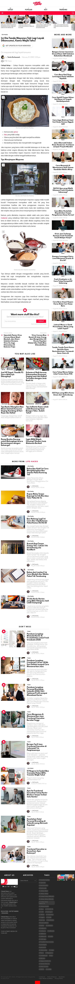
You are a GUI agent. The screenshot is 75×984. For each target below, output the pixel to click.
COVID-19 (50, 909)
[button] (9, 883)
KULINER (4, 436)
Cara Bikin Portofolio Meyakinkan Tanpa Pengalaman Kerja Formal (63, 213)
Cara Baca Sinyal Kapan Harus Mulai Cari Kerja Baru (63, 304)
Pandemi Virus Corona (46, 942)
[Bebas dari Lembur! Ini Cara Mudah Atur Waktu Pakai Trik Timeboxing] (13, 575)
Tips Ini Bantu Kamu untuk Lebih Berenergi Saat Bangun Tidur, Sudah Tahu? (37, 410)
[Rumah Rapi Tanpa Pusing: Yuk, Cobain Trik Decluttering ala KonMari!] (13, 547)
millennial (43, 933)
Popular (28, 10)
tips (51, 955)
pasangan (43, 944)
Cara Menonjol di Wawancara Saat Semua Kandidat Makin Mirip (62, 167)
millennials (43, 936)
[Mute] (14, 887)
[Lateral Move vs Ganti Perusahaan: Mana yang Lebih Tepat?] (63, 316)
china (41, 909)
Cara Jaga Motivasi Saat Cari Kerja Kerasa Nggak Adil (61, 26)
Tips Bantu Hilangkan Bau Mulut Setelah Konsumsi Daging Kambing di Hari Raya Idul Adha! (12, 410)
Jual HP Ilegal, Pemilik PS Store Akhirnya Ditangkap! (12, 375)
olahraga (43, 939)
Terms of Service (52, 977)
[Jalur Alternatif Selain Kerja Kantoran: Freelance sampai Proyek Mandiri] (63, 134)
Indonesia (50, 914)
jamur (16, 132)
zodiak (49, 969)
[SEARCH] (73, 13)
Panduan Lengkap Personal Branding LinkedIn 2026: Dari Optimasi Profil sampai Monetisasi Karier (37, 691)
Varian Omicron (44, 963)
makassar (43, 928)
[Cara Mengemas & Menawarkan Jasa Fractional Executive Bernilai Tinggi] (13, 719)
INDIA (42, 914)
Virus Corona (44, 966)
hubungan (49, 911)
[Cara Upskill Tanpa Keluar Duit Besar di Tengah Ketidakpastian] (44, 19)
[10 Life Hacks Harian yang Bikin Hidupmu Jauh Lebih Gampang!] (13, 602)
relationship (43, 950)
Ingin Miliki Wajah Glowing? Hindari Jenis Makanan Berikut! (36, 441)
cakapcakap (44, 891)
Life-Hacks (5, 404)
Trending (63, 10)
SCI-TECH (30, 768)
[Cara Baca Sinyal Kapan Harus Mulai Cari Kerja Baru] (63, 293)
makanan (4, 218)
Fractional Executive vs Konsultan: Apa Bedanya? (36, 851)
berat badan (44, 885)
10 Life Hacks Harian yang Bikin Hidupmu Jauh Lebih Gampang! (38, 601)
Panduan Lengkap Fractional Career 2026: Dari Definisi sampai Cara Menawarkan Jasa (38, 664)
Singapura (50, 952)
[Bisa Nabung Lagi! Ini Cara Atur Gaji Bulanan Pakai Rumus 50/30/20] (13, 522)
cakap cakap (44, 893)
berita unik (43, 888)
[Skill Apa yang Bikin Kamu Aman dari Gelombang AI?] (63, 384)
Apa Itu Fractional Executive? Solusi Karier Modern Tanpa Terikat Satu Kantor (37, 794)
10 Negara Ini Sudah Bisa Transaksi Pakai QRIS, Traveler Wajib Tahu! (38, 773)
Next (74, 23)
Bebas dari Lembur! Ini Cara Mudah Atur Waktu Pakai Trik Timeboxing (37, 574)
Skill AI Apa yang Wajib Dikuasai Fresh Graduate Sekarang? (63, 190)
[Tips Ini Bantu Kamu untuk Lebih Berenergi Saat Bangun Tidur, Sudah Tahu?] (37, 398)
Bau (5, 135)
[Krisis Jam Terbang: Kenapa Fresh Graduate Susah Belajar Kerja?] (63, 225)
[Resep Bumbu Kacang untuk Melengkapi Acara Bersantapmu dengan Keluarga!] (12, 430)
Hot (45, 10)
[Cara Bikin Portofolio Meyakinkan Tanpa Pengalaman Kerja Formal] (63, 202)
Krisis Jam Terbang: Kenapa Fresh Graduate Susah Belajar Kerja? (63, 236)
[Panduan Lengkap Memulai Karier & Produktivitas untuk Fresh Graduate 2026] (13, 639)
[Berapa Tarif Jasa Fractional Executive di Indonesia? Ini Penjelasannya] (13, 749)
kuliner (42, 925)
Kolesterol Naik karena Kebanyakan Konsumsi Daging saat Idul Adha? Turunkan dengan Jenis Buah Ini (36, 376)
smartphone (43, 955)
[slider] (8, 886)
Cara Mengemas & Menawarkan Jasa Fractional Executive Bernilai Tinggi (35, 717)
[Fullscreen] (16, 887)
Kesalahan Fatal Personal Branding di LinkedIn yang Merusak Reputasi (37, 822)
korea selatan (44, 922)
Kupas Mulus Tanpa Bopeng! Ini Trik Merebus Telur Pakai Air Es (38, 496)
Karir (29, 631)
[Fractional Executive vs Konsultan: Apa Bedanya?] (13, 854)
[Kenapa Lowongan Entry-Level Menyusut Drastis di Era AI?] (63, 248)
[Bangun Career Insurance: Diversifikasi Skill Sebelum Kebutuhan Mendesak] (9, 19)
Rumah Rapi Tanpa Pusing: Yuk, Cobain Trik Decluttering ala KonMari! (37, 547)
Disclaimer (62, 977)
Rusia (41, 952)
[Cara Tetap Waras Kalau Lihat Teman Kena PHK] (63, 363)
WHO (42, 969)
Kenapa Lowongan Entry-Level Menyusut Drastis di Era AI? (63, 258)
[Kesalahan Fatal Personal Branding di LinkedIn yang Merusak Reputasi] (13, 824)
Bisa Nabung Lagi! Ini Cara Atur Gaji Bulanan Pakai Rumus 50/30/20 (37, 521)
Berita (3, 369)
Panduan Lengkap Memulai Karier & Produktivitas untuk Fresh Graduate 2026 (38, 637)
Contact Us (42, 977)
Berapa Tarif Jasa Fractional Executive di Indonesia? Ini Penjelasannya (36, 747)
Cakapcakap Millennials (43, 902)
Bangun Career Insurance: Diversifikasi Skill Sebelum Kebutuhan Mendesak (8, 26)
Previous (1, 23)
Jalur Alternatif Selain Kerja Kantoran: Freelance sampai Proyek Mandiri (63, 145)
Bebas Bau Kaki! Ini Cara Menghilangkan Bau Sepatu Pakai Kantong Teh (37, 472)
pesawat (43, 947)
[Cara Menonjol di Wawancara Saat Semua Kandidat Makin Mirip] (63, 157)
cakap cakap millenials (46, 899)
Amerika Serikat (44, 880)
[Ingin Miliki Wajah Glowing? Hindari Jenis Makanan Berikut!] (37, 430)
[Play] (3, 887)
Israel (49, 917)
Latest (10, 10)
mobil (51, 936)
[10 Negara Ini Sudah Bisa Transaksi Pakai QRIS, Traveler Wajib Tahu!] (13, 776)
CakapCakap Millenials (47, 896)
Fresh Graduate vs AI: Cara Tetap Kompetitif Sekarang (63, 281)
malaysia (43, 931)
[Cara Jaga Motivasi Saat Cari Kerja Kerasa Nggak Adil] (61, 19)
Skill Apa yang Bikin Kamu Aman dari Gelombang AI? (63, 395)
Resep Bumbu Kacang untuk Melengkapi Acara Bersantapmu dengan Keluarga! (12, 442)
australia (42, 882)
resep (52, 950)
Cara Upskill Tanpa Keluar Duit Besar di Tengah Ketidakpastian (43, 26)
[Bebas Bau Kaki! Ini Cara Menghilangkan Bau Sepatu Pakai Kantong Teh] (13, 472)
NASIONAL (10, 369)
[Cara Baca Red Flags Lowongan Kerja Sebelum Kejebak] (26, 19)
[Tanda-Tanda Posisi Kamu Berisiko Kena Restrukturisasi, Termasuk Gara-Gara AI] (63, 338)
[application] (9, 883)
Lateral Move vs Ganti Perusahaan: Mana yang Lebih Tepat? (63, 327)
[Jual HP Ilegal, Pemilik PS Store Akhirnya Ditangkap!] (12, 364)
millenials (51, 931)
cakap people (44, 906)
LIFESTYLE (38, 369)
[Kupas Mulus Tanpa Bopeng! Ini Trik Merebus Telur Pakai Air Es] (13, 497)
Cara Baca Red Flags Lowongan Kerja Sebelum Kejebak (26, 26)
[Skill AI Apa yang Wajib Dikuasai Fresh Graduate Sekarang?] (63, 179)
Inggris (42, 917)
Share (3, 97)
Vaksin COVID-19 (45, 961)
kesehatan (51, 920)
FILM (41, 911)
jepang (42, 920)
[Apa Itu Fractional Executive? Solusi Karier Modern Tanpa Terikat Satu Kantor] (13, 795)
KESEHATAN (30, 369)
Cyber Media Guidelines (46, 978)
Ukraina (42, 958)
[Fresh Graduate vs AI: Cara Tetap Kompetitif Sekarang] (63, 270)
